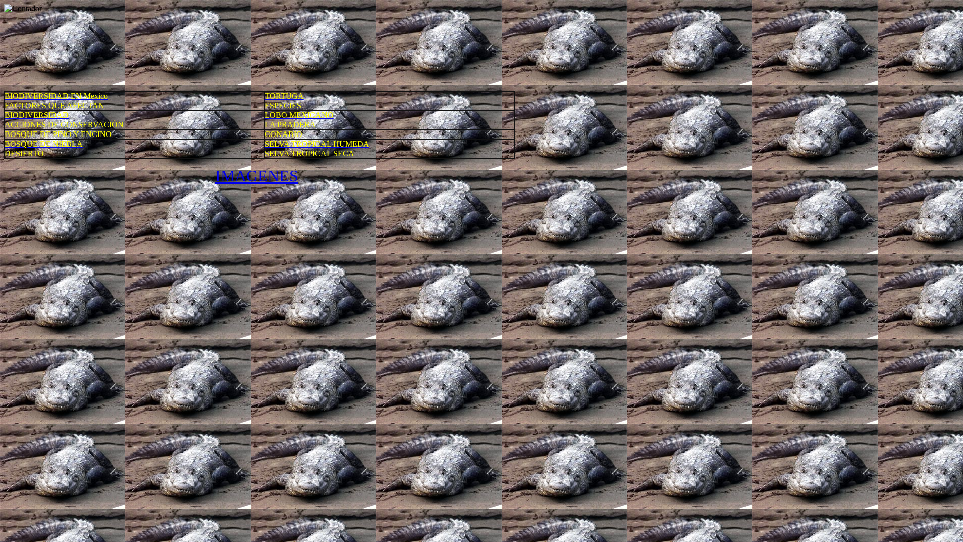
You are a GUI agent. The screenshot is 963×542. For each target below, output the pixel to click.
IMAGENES (256, 176)
